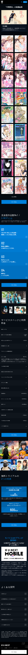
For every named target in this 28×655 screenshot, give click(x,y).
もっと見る (14, 196)
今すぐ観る (14, 202)
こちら (20, 361)
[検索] (22, 2)
